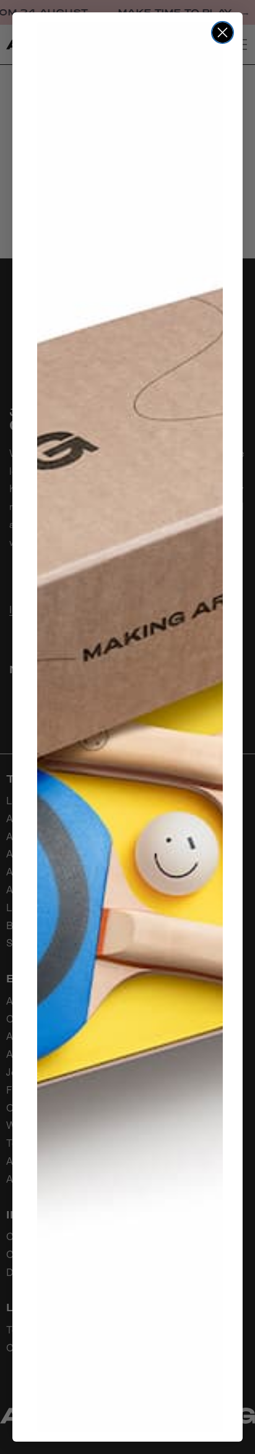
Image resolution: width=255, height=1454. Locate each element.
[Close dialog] (222, 32)
